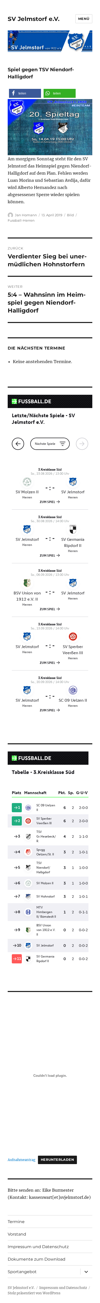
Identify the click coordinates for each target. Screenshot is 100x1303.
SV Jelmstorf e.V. (33, 18)
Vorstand (17, 1234)
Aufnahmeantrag (21, 1159)
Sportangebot (22, 1271)
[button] (25, 93)
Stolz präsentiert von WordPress (34, 1293)
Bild (70, 215)
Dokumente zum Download (36, 1259)
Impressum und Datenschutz (38, 1246)
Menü (83, 19)
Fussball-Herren (21, 220)
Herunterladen (57, 1160)
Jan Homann (26, 215)
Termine (16, 1221)
